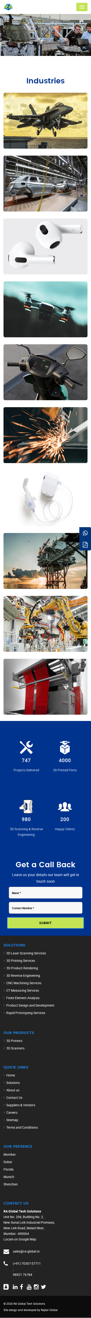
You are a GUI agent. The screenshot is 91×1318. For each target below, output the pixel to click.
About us (12, 1090)
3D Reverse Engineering (23, 975)
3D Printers (14, 1040)
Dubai (8, 1162)
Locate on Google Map (20, 1239)
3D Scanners (15, 1048)
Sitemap (12, 1120)
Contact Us (14, 1097)
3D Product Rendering (22, 968)
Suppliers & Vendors (20, 1105)
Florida (9, 1169)
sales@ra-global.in (26, 1251)
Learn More (29, 139)
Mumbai (9, 1154)
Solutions (13, 1082)
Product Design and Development (30, 1005)
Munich (9, 1177)
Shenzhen (11, 1184)
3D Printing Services (20, 960)
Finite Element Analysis (22, 998)
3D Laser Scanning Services (26, 953)
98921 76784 (22, 1274)
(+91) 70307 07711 (27, 1263)
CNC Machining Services (23, 983)
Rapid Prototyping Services (25, 1013)
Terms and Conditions (22, 1127)
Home (10, 1075)
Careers (12, 1112)
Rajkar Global (49, 1310)
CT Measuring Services (22, 990)
